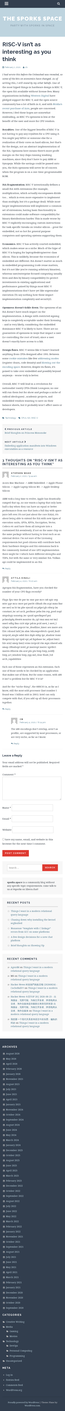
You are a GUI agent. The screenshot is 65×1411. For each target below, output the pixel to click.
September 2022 (15, 1195)
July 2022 (11, 1206)
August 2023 (13, 1160)
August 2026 (13, 1053)
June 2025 (11, 1094)
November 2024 (14, 1109)
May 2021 (11, 1267)
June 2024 (11, 1129)
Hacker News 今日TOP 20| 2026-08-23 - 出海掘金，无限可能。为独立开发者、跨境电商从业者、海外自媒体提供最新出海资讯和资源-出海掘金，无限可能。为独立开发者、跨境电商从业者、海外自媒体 (34, 1003)
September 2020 (15, 1307)
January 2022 (13, 1231)
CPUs (23, 418)
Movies (13, 1336)
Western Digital (40, 95)
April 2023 (11, 1170)
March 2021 (12, 1277)
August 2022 (13, 1201)
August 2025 (13, 1084)
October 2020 (13, 1302)
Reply (8, 568)
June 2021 (11, 1261)
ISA (28, 418)
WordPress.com (32, 1405)
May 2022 (11, 1216)
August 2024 (13, 1124)
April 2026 (11, 1063)
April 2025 (11, 1099)
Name (6, 807)
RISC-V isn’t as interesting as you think (26, 51)
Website (7, 829)
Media (9, 1326)
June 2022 (11, 1211)
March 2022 (12, 1221)
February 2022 (14, 1226)
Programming (17, 1355)
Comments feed (14, 1385)
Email (6, 818)
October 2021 (13, 1241)
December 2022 (14, 1185)
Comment (9, 774)
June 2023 (11, 1165)
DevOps (14, 1345)
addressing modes (48, 358)
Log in (9, 1374)
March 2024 (12, 1140)
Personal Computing (21, 1350)
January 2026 (13, 1073)
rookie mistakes (18, 358)
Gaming (14, 1331)
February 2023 (14, 1180)
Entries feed (12, 1379)
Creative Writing (15, 1321)
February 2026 (14, 1068)
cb (26, 67)
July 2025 (11, 1089)
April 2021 (11, 1272)
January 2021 (13, 1287)
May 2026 (11, 1058)
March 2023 (12, 1175)
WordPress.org (14, 1390)
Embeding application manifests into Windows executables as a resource (30, 445)
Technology (10, 418)
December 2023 (14, 1150)
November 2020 (14, 1297)
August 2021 (13, 1251)
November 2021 (14, 1236)
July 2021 (11, 1256)
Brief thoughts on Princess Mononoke (25, 431)
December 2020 (14, 1292)
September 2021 (15, 1246)
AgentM (15, 967)
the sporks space (32, 18)
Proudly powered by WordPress (23, 1402)
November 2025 (14, 1078)
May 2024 (11, 1135)
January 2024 (13, 1145)
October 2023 (13, 1155)
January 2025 (13, 1104)
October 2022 (13, 1190)
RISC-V (34, 418)
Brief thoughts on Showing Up (27, 945)
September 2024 (15, 1119)
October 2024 (13, 1114)
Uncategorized (14, 1360)
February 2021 (14, 1282)
